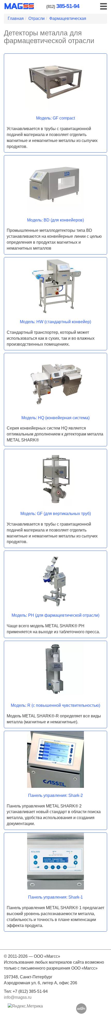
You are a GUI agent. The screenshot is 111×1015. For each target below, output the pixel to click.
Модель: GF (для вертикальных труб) (55, 513)
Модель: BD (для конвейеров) (55, 220)
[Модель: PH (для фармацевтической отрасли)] (55, 579)
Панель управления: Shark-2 (55, 795)
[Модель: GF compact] (55, 82)
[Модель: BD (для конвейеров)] (55, 183)
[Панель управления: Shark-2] (55, 759)
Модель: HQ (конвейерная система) (55, 418)
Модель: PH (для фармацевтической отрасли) (55, 615)
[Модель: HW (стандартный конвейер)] (55, 285)
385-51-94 (67, 6)
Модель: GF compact (55, 118)
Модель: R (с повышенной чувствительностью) (55, 705)
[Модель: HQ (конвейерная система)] (55, 381)
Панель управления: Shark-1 (55, 897)
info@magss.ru (17, 997)
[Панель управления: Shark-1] (55, 861)
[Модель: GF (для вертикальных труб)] (55, 477)
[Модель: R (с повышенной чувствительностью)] (55, 669)
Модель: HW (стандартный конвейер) (55, 322)
